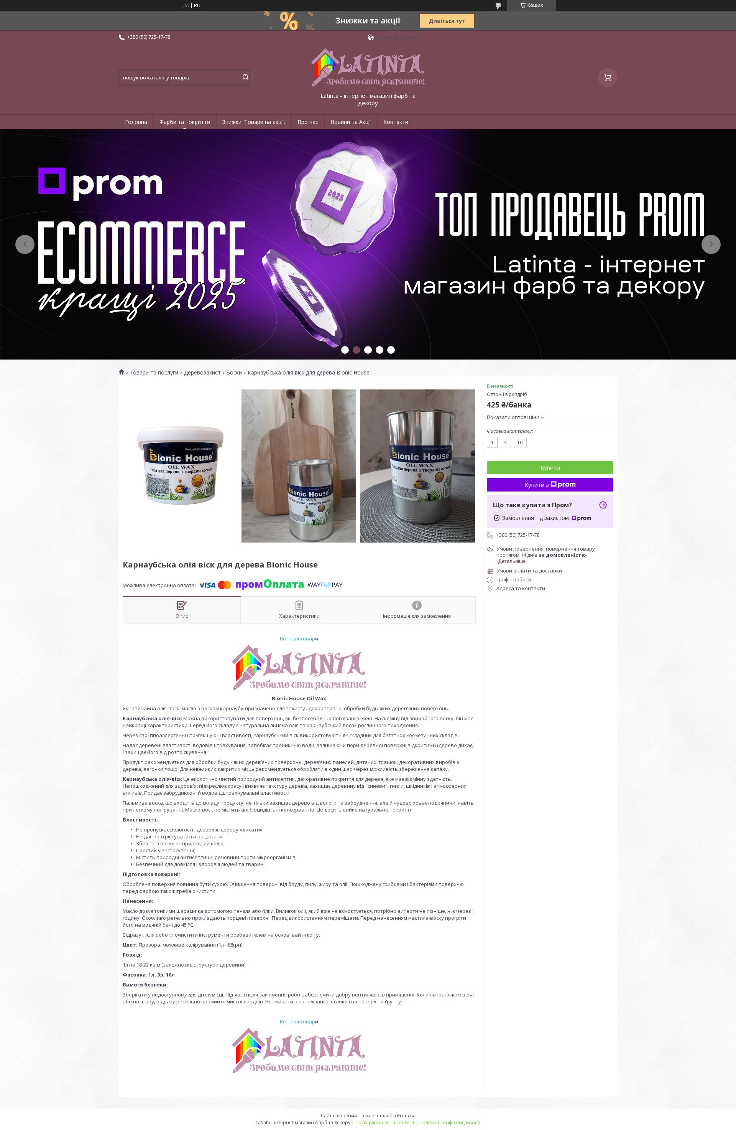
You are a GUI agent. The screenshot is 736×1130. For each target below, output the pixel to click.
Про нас (307, 121)
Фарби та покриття (184, 121)
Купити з (537, 484)
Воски (234, 372)
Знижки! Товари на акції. (253, 121)
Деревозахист (202, 372)
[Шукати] (245, 77)
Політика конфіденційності (449, 1122)
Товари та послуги (154, 372)
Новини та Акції (350, 121)
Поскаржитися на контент (384, 1122)
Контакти (395, 121)
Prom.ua (406, 1115)
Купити (550, 467)
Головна (136, 121)
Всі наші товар (297, 638)
